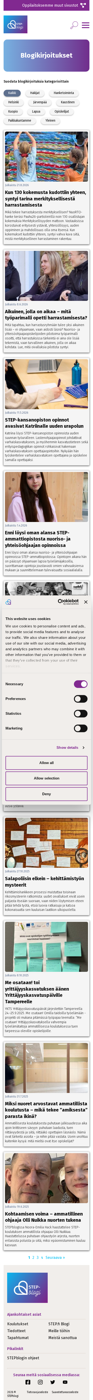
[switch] (81, 699)
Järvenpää (40, 102)
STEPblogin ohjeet (23, 1358)
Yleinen (50, 121)
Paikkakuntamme (19, 121)
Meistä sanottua (62, 1337)
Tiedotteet (16, 1331)
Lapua (36, 111)
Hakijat (35, 93)
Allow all (46, 763)
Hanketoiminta (64, 93)
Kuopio (13, 111)
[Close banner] (86, 602)
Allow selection (46, 778)
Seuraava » (55, 1257)
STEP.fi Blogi (58, 1324)
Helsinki (13, 102)
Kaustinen (68, 102)
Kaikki (12, 93)
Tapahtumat (18, 1337)
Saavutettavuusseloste (65, 1392)
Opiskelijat (62, 111)
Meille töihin (59, 1331)
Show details (67, 747)
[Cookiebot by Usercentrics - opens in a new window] (59, 602)
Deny (46, 794)
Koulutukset (17, 1324)
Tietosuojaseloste (37, 1392)
